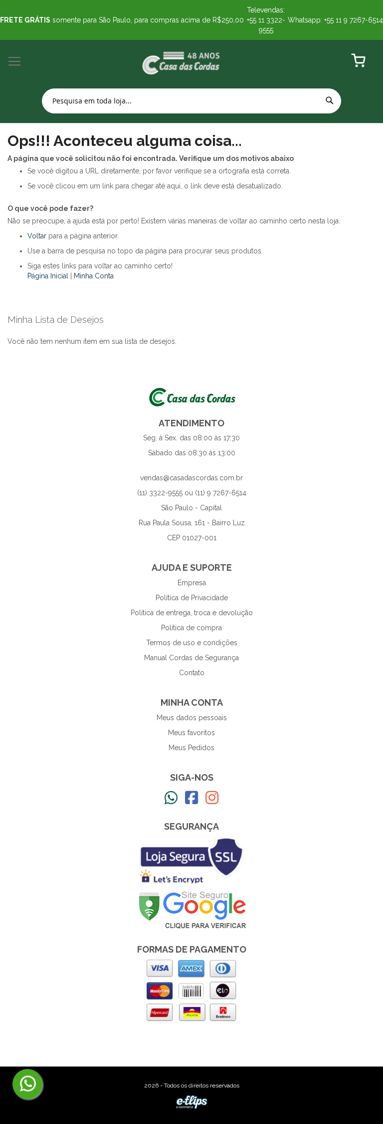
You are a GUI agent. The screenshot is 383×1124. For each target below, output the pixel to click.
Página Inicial (47, 276)
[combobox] (191, 100)
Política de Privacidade (192, 598)
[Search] (329, 100)
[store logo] (181, 61)
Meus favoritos (191, 733)
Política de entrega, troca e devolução (192, 613)
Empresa (192, 583)
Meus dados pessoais (192, 718)
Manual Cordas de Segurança (191, 658)
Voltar (36, 236)
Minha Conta (94, 276)
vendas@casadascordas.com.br (191, 478)
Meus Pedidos (191, 748)
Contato (191, 673)
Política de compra (191, 628)
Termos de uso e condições (191, 643)
